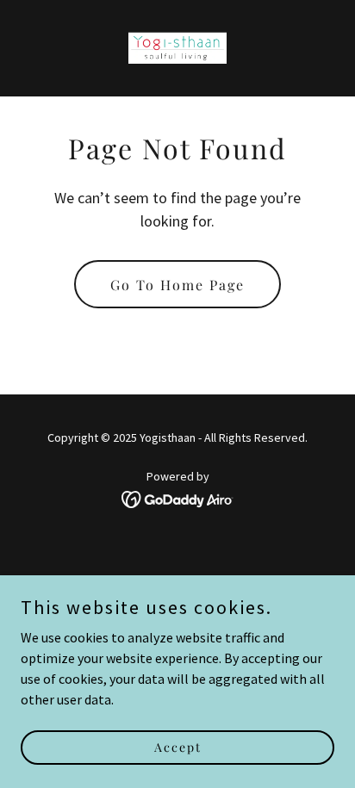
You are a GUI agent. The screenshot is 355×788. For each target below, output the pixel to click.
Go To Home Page (177, 285)
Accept (178, 747)
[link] (177, 48)
